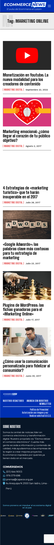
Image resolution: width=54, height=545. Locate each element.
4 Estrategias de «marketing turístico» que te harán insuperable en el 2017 (25, 192)
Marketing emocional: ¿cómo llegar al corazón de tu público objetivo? (26, 136)
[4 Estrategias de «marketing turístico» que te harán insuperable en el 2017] (27, 168)
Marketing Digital (13, 89)
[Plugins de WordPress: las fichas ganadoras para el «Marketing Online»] (27, 285)
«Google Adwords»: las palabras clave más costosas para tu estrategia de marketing (26, 251)
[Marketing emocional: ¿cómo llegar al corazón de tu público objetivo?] (27, 112)
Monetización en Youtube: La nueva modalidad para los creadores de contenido (25, 79)
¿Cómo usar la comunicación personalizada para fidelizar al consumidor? (26, 366)
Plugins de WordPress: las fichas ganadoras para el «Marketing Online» (23, 309)
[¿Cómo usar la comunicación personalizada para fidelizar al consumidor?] (27, 341)
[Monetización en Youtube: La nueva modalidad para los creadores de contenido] (27, 55)
